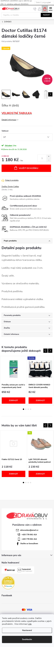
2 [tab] (25, 409)
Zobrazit (13, 400)
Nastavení (27, 630)
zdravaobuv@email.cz (29, 530)
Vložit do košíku (28, 168)
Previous (45, 351)
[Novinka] (40, 369)
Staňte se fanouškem (29, 543)
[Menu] (50, 8)
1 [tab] (23, 409)
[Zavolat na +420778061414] (34, 9)
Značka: (10, 186)
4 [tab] (30, 409)
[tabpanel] (13, 380)
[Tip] (40, 444)
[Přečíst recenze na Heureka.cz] (8, 582)
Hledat (46, 15)
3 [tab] (28, 409)
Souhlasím (27, 639)
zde (29, 624)
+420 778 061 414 (29, 534)
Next (50, 351)
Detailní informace (9, 120)
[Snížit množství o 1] (49, 160)
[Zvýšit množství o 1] (49, 156)
